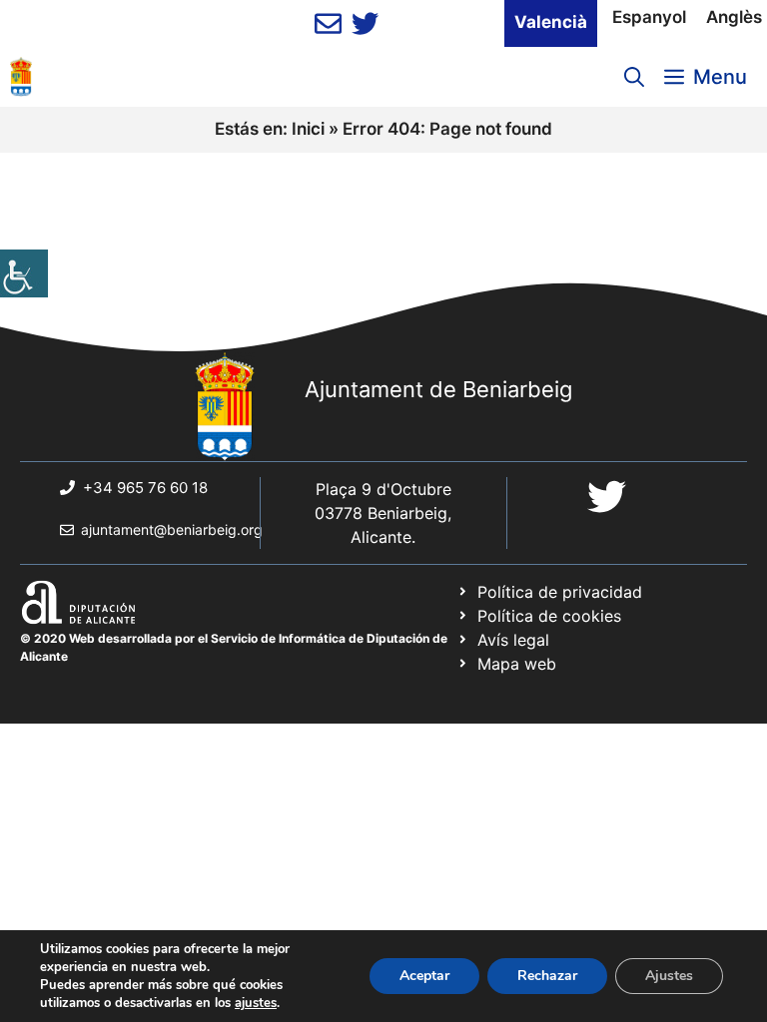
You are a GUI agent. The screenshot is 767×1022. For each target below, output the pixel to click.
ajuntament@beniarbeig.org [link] (172, 529)
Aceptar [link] (424, 975)
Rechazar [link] (547, 975)
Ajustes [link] (669, 975)
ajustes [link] (256, 1003)
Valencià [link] (550, 22)
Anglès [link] (734, 17)
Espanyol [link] (649, 17)
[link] (24, 273)
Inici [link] (308, 129)
